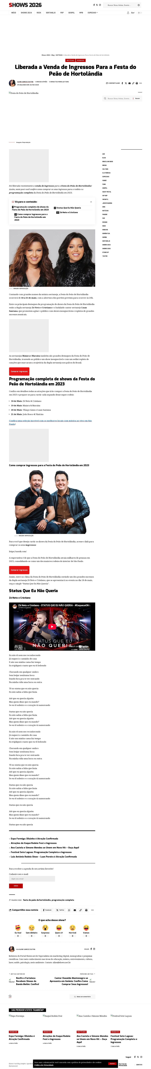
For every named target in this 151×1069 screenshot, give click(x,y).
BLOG (104, 158)
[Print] (136, 83)
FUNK (104, 184)
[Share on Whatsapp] (69, 910)
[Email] (129, 83)
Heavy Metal (106, 192)
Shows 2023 (106, 245)
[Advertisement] (75, 33)
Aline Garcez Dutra (25, 81)
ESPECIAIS (105, 177)
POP (103, 218)
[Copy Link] (133, 83)
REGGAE (104, 222)
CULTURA (105, 169)
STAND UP (105, 252)
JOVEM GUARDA (107, 203)
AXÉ (103, 154)
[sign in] (128, 13)
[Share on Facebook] (122, 83)
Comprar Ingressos (19, 371)
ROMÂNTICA (106, 233)
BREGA (104, 165)
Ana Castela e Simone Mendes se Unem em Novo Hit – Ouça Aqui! (45, 847)
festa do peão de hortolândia (37, 900)
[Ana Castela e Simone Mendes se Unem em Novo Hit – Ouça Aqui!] (92, 1023)
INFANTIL (105, 199)
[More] (140, 83)
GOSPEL (104, 188)
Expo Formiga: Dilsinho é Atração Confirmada (34, 838)
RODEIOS (80, 60)
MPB (103, 207)
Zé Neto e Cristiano (69, 212)
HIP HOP (104, 196)
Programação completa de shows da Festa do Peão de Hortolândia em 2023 (30, 208)
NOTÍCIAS (70, 60)
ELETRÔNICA (106, 173)
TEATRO (104, 256)
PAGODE (104, 214)
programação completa (63, 900)
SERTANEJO (106, 241)
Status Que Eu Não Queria (69, 208)
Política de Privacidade (44, 1065)
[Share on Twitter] (126, 83)
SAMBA (104, 237)
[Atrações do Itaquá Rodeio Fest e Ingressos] (58, 1023)
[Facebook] (94, 5)
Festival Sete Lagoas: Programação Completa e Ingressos (41, 852)
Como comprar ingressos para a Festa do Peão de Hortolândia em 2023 (31, 217)
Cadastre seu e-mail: (18, 874)
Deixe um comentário (84, 997)
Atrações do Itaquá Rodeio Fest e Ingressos (34, 843)
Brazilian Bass (107, 162)
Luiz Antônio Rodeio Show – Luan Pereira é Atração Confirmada (44, 856)
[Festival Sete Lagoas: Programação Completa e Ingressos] (126, 1023)
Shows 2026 (25, 5)
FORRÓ (104, 180)
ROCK (104, 226)
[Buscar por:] (119, 98)
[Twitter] (97, 5)
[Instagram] (100, 5)
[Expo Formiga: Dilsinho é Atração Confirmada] (24, 1023)
